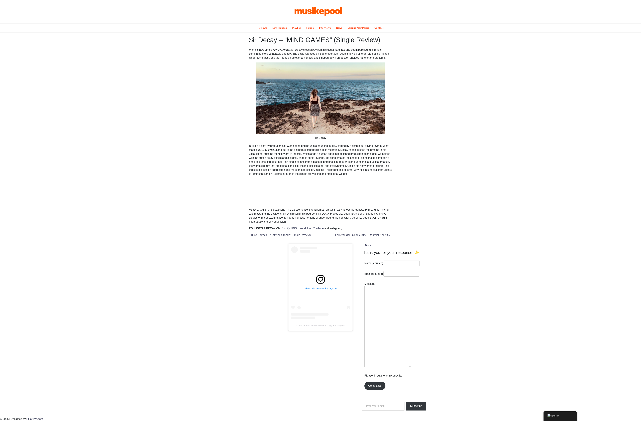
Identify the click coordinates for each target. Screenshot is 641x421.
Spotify (286, 228)
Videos (310, 27)
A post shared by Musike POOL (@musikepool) (320, 325)
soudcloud (306, 228)
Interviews (325, 27)
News (339, 27)
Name (373, 263)
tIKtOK (295, 228)
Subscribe (416, 406)
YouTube (318, 228)
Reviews (262, 27)
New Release (279, 27)
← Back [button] (366, 245)
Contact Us (374, 385)
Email (373, 273)
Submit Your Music (358, 27)
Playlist (296, 27)
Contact (378, 27)
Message (369, 283)
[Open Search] (428, 11)
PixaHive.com (34, 419)
